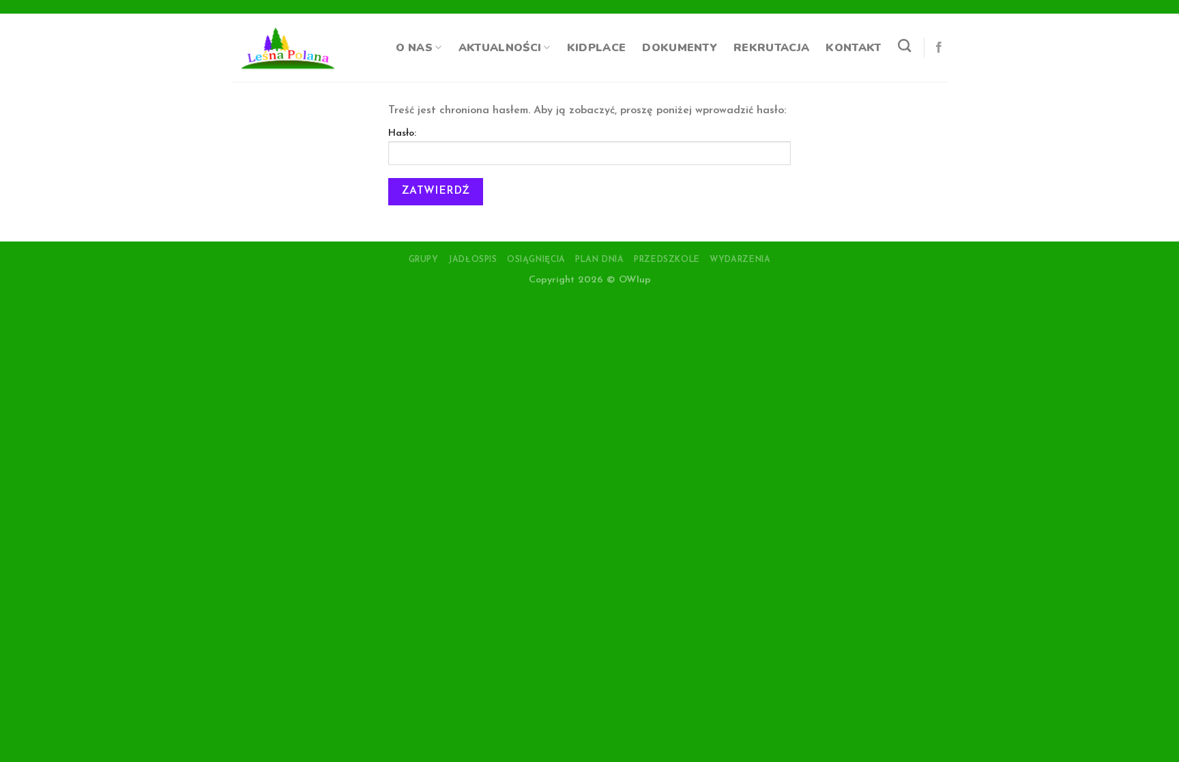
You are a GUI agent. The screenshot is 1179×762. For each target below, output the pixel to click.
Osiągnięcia (536, 260)
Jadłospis (472, 260)
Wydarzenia (740, 260)
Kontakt (853, 47)
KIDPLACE (596, 47)
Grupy (424, 260)
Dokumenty (679, 47)
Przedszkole (667, 260)
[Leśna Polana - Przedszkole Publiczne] (290, 48)
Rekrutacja (771, 47)
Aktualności (500, 47)
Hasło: (402, 133)
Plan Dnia (599, 260)
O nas (414, 47)
